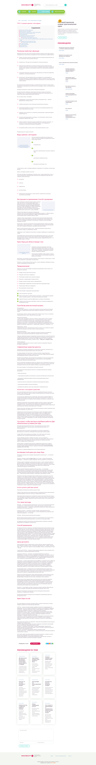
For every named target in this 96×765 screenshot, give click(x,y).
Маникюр (24, 11)
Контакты (69, 755)
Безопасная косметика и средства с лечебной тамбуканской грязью (66, 48)
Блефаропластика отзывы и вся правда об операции (23, 707)
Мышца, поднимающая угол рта (35, 705)
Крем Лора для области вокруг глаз (27, 33)
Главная (51, 755)
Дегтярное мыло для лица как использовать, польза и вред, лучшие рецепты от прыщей (23, 661)
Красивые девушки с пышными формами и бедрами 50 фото (70, 70)
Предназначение (23, 34)
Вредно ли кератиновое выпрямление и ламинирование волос (71, 116)
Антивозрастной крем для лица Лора (28, 41)
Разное (67, 81)
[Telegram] (51, 643)
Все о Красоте (69, 108)
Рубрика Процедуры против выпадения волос (71, 94)
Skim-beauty (27, 5)
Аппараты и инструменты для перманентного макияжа (65, 56)
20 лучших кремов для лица (48, 209)
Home (19, 20)
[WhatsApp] (52, 643)
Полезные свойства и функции (26, 30)
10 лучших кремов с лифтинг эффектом (24, 253)
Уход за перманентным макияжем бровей (68, 62)
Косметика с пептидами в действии (29, 37)
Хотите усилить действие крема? (29, 42)
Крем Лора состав (23, 46)
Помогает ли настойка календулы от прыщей (22, 683)
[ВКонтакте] (48, 643)
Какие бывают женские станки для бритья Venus (35, 659)
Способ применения (24, 44)
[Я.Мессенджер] (46, 643)
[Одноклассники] (49, 643)
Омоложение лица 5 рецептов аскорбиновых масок (71, 78)
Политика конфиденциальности (60, 755)
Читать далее (62, 37)
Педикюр (34, 11)
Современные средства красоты (27, 36)
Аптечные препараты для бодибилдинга (71, 101)
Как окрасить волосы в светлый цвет (71, 87)
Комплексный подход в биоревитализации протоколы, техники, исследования (24, 146)
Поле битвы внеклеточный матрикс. (27, 35)
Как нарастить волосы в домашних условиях (48, 683)
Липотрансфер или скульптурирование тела (36, 683)
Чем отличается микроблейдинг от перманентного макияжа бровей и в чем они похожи (49, 709)
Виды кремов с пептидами (25, 31)
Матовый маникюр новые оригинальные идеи (67, 24)
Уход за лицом (45, 11)
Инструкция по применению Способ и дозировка (30, 32)
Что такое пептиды (24, 43)
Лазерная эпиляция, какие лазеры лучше (48, 658)
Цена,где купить (23, 45)
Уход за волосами (59, 11)
